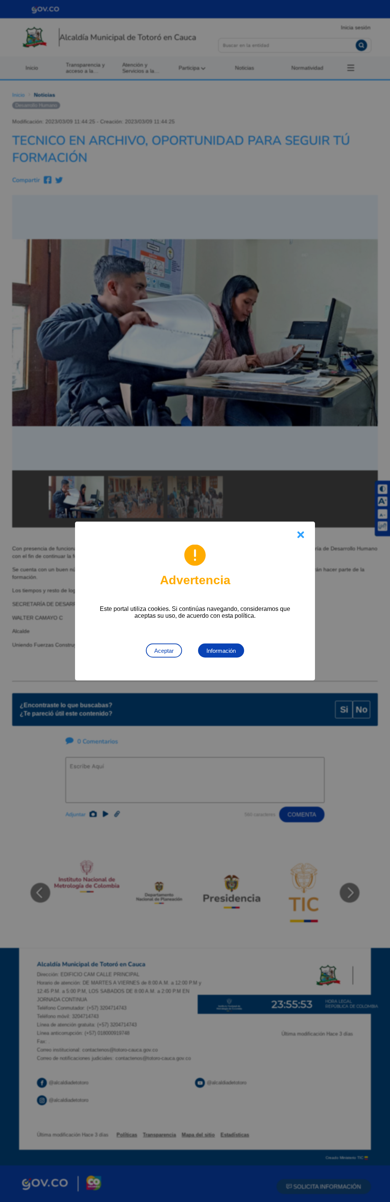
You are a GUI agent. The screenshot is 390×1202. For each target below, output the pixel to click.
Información (221, 650)
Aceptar (164, 650)
